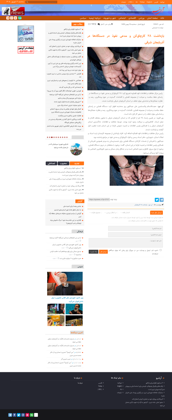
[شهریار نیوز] (26, 41)
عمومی (80, 266)
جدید (76, 163)
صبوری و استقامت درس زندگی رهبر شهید (82, 146)
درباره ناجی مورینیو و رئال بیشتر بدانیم (69, 98)
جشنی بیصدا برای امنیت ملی (72, 206)
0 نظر (102, 24)
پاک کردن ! (93, 251)
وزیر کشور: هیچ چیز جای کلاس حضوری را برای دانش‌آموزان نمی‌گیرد (67, 299)
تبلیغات (123, 2)
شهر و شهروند (109, 18)
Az (137, 2)
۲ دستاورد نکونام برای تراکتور (72, 29)
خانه (162, 18)
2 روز (77, 241)
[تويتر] (157, 200)
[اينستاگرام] (11, 18)
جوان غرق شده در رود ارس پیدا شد (70, 70)
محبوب (63, 163)
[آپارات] (15, 18)
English (149, 2)
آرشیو (159, 378)
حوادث (161, 27)
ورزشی (141, 18)
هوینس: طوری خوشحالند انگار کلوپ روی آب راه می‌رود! (64, 91)
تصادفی (51, 163)
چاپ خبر (108, 24)
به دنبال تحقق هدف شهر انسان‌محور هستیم (67, 210)
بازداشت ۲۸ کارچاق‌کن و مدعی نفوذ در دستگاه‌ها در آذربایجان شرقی (125, 39)
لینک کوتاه (113, 199)
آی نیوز (150, 205)
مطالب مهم (78, 24)
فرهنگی (80, 231)
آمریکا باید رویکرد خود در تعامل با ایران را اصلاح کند (65, 46)
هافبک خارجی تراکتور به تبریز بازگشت (69, 115)
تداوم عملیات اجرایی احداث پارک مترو (69, 105)
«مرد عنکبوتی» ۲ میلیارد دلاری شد (70, 258)
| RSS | (131, 2)
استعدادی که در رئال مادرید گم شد (70, 87)
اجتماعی (122, 18)
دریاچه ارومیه (95, 18)
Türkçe (142, 2)
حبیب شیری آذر (66, 359)
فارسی (156, 2)
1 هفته (63, 248)
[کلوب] (31, 415)
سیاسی (83, 18)
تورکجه (162, 2)
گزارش (79, 201)
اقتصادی (132, 18)
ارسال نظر (103, 251)
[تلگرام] (7, 18)
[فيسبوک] (14, 415)
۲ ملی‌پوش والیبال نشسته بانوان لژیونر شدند (67, 101)
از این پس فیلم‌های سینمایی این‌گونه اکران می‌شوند (65, 94)
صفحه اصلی (152, 18)
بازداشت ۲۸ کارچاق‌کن (141, 205)
